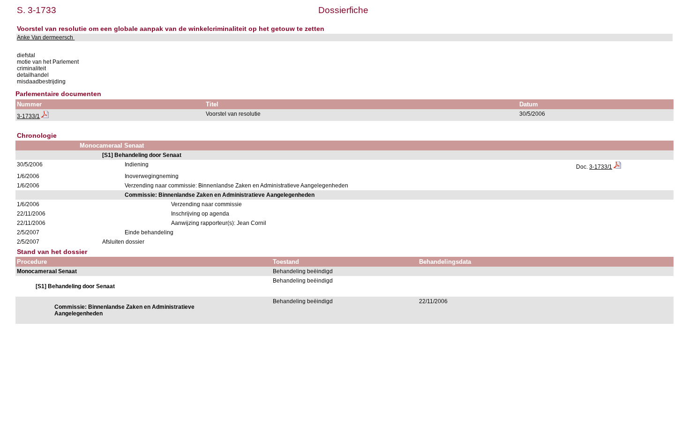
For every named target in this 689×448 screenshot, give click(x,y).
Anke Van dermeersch (46, 37)
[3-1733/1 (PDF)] (45, 116)
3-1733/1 (28, 116)
